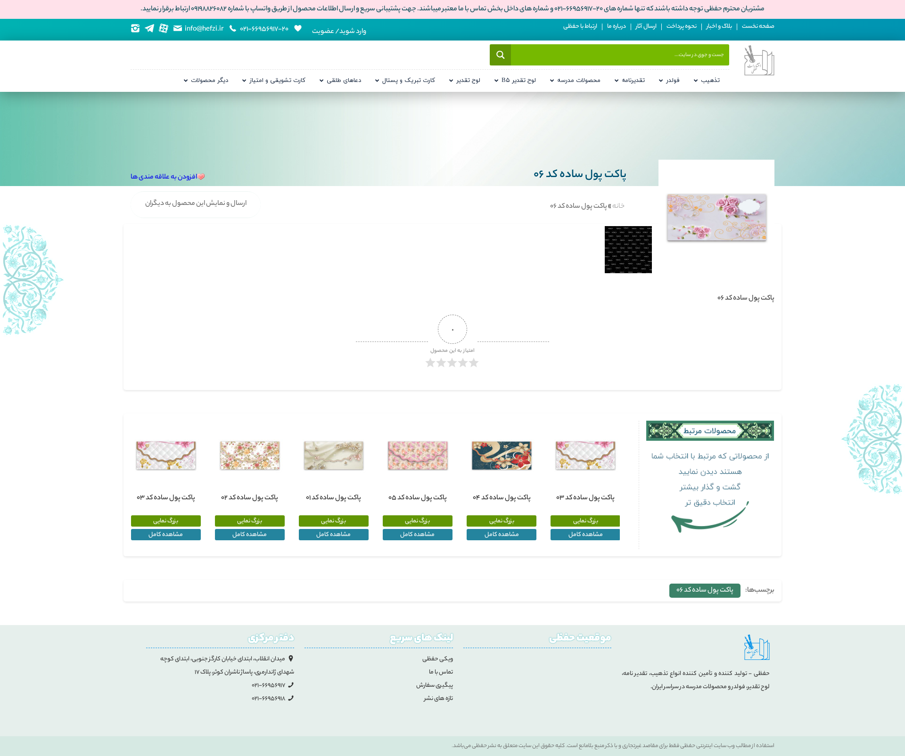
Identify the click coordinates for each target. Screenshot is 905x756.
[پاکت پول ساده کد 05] (417, 455)
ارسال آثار (646, 27)
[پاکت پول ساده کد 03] (585, 455)
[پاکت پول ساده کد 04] (501, 455)
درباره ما (616, 27)
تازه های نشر (438, 699)
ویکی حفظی (437, 659)
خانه (618, 206)
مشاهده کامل (585, 535)
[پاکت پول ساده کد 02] (250, 455)
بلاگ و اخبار (719, 27)
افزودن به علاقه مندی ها (164, 177)
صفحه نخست (758, 27)
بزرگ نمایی (585, 521)
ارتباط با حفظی (580, 27)
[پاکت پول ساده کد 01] (334, 455)
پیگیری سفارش (434, 686)
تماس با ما (441, 672)
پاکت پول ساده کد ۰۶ (704, 590)
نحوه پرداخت (681, 27)
